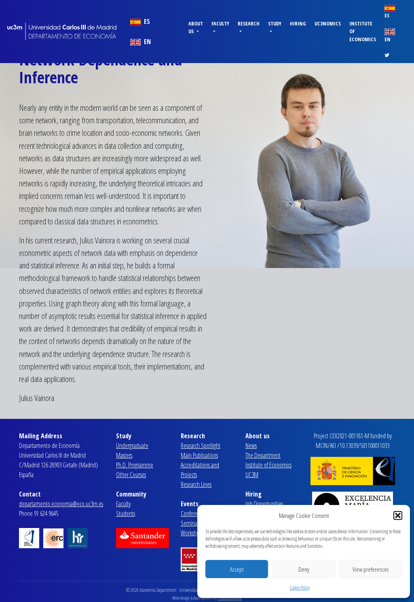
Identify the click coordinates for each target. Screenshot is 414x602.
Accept (236, 569)
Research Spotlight (200, 445)
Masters (124, 455)
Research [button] (249, 23)
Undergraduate (132, 445)
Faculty (123, 503)
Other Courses (131, 474)
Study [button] (274, 23)
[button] (398, 515)
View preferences (371, 569)
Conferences (194, 513)
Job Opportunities (264, 503)
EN (146, 41)
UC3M (251, 474)
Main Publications (199, 455)
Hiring (298, 23)
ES (146, 21)
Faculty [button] (220, 23)
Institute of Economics (362, 31)
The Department (263, 455)
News (251, 445)
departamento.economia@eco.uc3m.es (61, 503)
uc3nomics (328, 23)
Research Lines (196, 484)
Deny (303, 569)
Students (125, 513)
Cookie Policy (300, 587)
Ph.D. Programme (134, 464)
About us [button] (195, 27)
